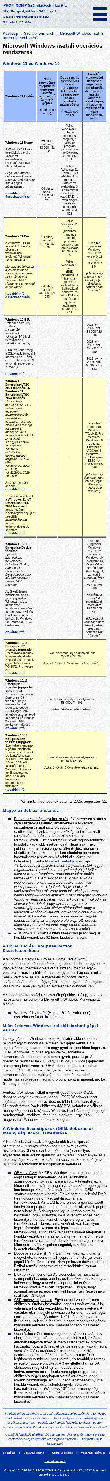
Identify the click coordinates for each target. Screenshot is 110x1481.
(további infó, (15, 193)
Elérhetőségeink (55, 1461)
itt (46, 1017)
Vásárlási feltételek (93, 1452)
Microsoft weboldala (61, 861)
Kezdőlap (10, 33)
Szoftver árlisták (62, 1452)
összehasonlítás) (18, 196)
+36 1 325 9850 (20, 22)
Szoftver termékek (39, 33)
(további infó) (15, 373)
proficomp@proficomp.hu (31, 16)
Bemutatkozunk (34, 1452)
